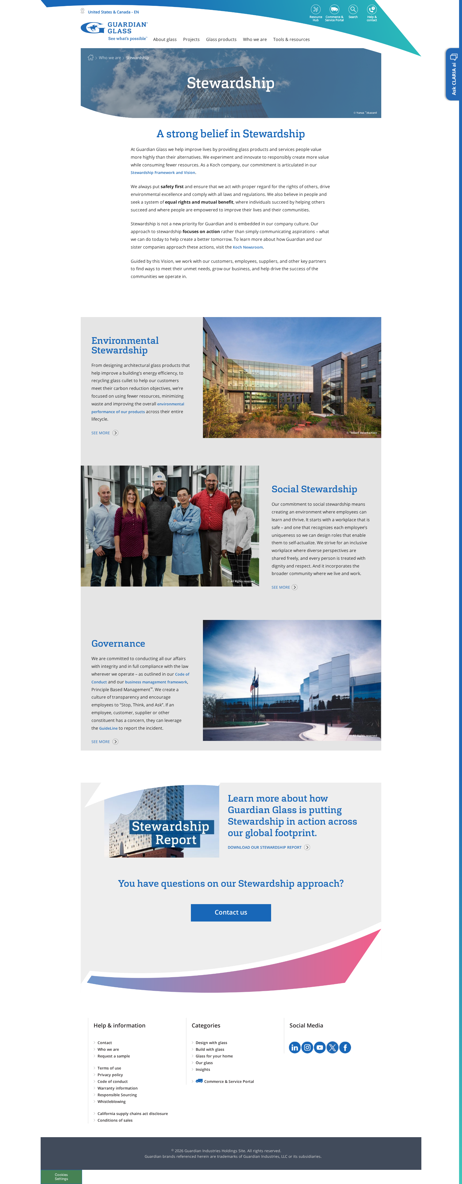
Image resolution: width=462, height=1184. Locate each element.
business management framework (156, 681)
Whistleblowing (112, 1101)
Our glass (204, 1062)
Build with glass (210, 1049)
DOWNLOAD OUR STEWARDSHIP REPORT (265, 847)
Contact (105, 1042)
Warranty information (118, 1088)
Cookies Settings (61, 1177)
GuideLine (108, 728)
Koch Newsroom (248, 247)
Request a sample (114, 1056)
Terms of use (109, 1068)
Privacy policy (110, 1074)
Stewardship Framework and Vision (163, 172)
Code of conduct (113, 1081)
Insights (203, 1069)
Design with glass (211, 1042)
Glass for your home (214, 1056)
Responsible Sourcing (117, 1094)
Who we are (108, 1049)
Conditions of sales (115, 1120)
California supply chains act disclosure (133, 1113)
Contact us (231, 912)
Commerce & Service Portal (229, 1081)
